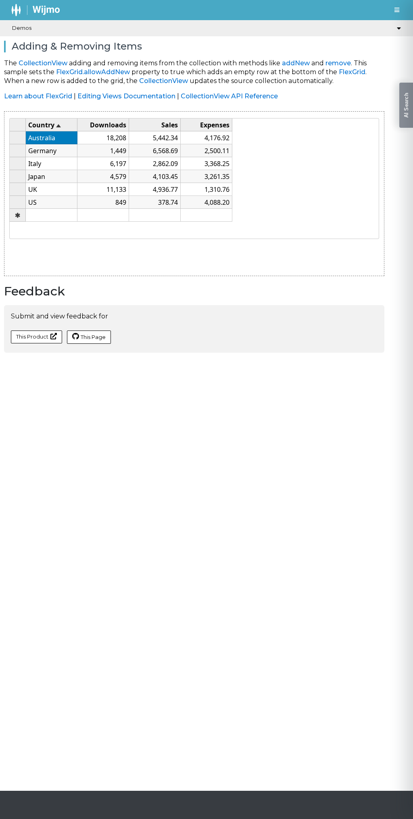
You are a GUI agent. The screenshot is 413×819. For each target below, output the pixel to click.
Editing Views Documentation (126, 96)
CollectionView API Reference (229, 96)
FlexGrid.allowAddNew (93, 72)
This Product (32, 336)
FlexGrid (352, 72)
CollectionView (43, 63)
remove (338, 63)
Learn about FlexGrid (38, 96)
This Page (93, 337)
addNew (296, 63)
